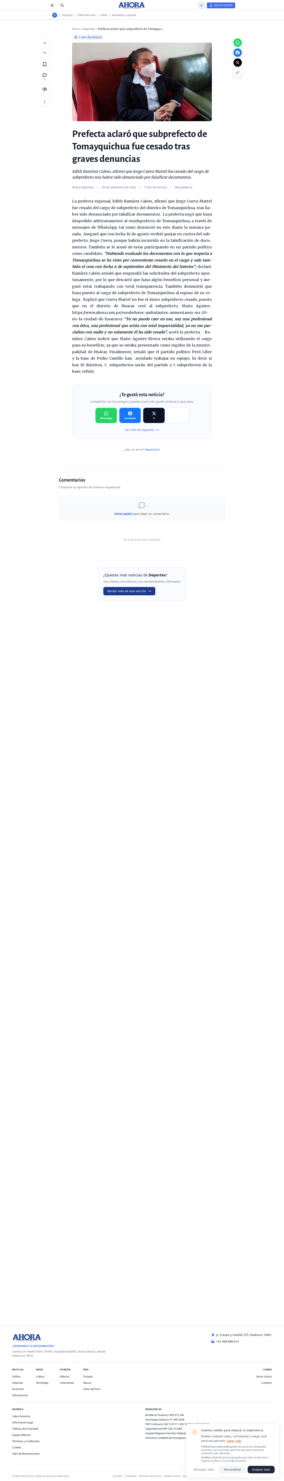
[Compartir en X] (237, 62)
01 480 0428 (177, 1419)
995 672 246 (177, 1415)
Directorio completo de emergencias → (168, 1438)
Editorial (64, 1376)
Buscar (87, 1383)
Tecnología (42, 1383)
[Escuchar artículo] (45, 89)
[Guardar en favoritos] (45, 64)
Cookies (16, 1447)
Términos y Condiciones (26, 1441)
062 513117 (171, 1424)
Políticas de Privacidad (25, 1428)
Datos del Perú (91, 1389)
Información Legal (22, 1422)
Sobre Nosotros (21, 1416)
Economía (18, 1389)
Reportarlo (152, 449)
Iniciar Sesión (264, 1376)
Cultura (40, 1376)
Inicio (76, 29)
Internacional (20, 1395)
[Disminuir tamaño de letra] (45, 52)
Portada (88, 1376)
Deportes (67, 15)
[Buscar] (62, 5)
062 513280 (175, 1428)
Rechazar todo (204, 1469)
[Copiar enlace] (237, 72)
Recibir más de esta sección (126, 591)
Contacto (266, 1383)
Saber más (234, 1441)
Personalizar (232, 1469)
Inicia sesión (123, 514)
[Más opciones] (45, 101)
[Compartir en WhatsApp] (237, 42)
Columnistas (67, 1383)
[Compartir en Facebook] (237, 52)
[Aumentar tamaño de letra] (45, 43)
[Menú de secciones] (52, 5)
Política (16, 1376)
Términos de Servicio (150, 1475)
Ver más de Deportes (139, 430)
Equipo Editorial (21, 1435)
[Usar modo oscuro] (201, 5)
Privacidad (130, 1475)
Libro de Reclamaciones (26, 1453)
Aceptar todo (261, 1469)
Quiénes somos (172, 1475)
